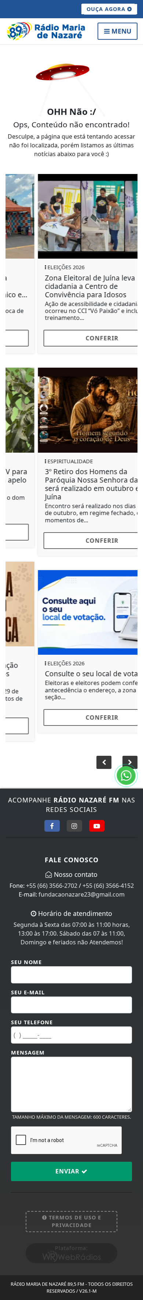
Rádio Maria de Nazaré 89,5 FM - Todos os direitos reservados (72, 1279)
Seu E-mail (28, 983)
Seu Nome (26, 953)
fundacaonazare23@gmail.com (81, 886)
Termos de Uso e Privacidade (74, 1213)
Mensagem (28, 1044)
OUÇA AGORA (107, 8)
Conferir (71, 338)
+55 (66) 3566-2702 (51, 877)
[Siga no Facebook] (52, 817)
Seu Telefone (32, 1013)
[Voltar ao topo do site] (132, 715)
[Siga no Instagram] (74, 817)
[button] (130, 754)
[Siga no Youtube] (96, 817)
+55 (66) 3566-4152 (108, 877)
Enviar (68, 1163)
